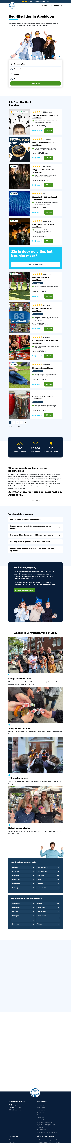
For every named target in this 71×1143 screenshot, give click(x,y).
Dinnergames (41, 1107)
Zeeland (40, 883)
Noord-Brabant (42, 867)
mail (36, 576)
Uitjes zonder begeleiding (46, 1124)
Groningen (16, 883)
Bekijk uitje (36, 130)
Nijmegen (15, 916)
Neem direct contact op (24, 590)
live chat (28, 576)
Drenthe (15, 867)
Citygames (40, 1105)
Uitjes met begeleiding (44, 1122)
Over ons (12, 1140)
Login (46, 5)
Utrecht (40, 879)
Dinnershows (41, 1110)
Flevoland (15, 871)
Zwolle (39, 903)
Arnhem (15, 920)
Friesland (15, 875)
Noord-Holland (42, 871)
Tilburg (39, 924)
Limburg (15, 888)
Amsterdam (16, 903)
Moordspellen (41, 1129)
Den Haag (15, 924)
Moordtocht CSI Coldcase (22, 986)
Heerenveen (41, 911)
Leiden (39, 920)
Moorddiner (48, 986)
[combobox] (35, 64)
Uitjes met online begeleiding (47, 1132)
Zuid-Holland (41, 888)
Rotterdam (16, 907)
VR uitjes (40, 1127)
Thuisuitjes (40, 1117)
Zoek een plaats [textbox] (20, 64)
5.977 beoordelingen (42, 1)
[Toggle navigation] (61, 5)
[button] (60, 962)
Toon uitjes (35, 83)
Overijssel (40, 875)
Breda (46, 983)
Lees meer (34, 500)
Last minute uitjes (43, 1120)
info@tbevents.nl (16, 1110)
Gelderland (16, 879)
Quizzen (39, 1115)
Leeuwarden (41, 916)
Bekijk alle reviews (16, 955)
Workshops (41, 1112)
